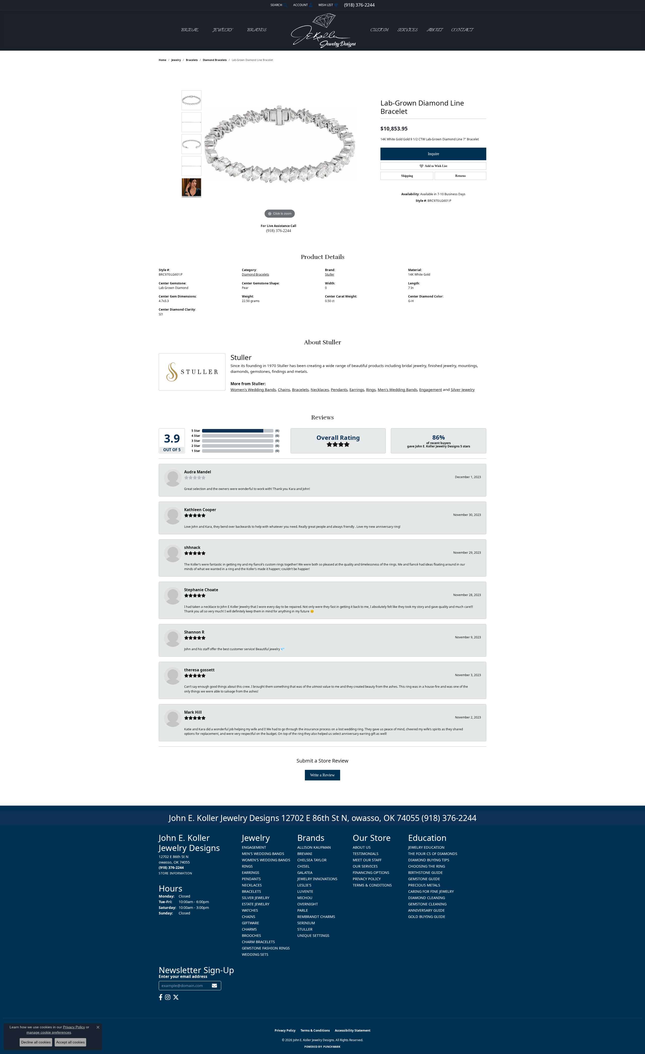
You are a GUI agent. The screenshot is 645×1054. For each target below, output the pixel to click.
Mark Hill (193, 712)
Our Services (365, 866)
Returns (460, 176)
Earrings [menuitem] (250, 872)
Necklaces (320, 389)
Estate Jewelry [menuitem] (255, 904)
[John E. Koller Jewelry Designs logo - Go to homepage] (322, 30)
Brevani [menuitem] (304, 853)
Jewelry (222, 30)
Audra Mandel (197, 471)
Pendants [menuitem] (251, 878)
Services (407, 30)
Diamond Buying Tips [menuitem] (428, 860)
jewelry (176, 60)
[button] (278, 5)
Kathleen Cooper (200, 509)
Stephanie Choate (201, 589)
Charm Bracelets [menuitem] (258, 941)
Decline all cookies (36, 1042)
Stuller (329, 274)
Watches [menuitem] (250, 910)
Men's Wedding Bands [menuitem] (263, 853)
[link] (359, 5)
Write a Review (322, 775)
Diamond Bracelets (215, 60)
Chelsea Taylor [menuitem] (312, 860)
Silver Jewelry (463, 389)
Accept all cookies (70, 1042)
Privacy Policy (367, 878)
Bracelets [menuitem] (251, 891)
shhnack (192, 547)
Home (162, 60)
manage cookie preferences (48, 1032)
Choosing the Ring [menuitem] (426, 866)
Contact (461, 30)
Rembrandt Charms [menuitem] (316, 916)
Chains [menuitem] (248, 916)
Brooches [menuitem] (251, 935)
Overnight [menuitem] (307, 904)
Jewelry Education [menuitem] (426, 847)
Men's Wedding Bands (397, 389)
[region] (279, 144)
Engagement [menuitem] (254, 847)
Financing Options (371, 872)
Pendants (339, 389)
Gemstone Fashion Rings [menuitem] (266, 948)
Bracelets (192, 60)
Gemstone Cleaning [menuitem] (427, 904)
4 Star (195, 436)
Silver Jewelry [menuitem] (255, 897)
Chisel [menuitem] (303, 866)
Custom (379, 30)
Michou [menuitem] (304, 897)
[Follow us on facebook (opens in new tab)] (161, 997)
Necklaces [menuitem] (252, 885)
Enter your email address (183, 976)
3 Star (195, 441)
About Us (362, 847)
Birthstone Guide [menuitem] (425, 872)
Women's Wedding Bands (253, 389)
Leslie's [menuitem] (304, 885)
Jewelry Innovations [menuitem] (317, 878)
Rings (371, 389)
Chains (284, 389)
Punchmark (331, 1046)
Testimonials (365, 853)
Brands (256, 30)
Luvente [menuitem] (305, 891)
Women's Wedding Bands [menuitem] (266, 860)
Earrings (356, 389)
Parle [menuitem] (302, 910)
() (277, 431)
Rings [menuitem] (247, 866)
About (434, 30)
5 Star (195, 431)
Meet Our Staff (367, 860)
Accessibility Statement (352, 1030)
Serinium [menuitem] (306, 922)
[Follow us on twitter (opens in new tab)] (176, 997)
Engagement (430, 389)
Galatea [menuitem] (304, 872)
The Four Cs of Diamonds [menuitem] (432, 853)
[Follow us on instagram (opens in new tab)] (167, 997)
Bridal (190, 30)
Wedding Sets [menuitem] (255, 954)
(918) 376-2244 (278, 230)
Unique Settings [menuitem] (313, 935)
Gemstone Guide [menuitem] (424, 878)
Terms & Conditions (372, 885)
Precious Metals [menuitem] (424, 885)
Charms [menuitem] (249, 929)
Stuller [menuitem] (304, 929)
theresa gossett (199, 669)
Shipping (407, 176)
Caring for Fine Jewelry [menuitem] (431, 891)
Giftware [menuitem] (250, 922)
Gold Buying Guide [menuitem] (426, 916)
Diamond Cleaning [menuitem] (426, 897)
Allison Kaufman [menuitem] (314, 847)
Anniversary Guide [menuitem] (426, 910)
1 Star (195, 451)
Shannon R (194, 632)
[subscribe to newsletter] (214, 985)
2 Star (195, 446)
